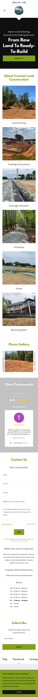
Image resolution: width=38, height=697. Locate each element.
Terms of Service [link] (20, 541)
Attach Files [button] (8, 524)
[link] (19, 10)
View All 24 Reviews (19, 407)
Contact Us (19, 58)
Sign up (19, 647)
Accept (19, 692)
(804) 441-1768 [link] (19, 2)
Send (19, 532)
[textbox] (19, 475)
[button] (4, 11)
